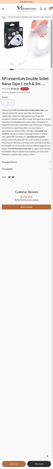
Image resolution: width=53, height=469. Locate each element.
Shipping (13, 92)
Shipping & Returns (9, 162)
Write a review (27, 207)
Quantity (5, 97)
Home (4, 17)
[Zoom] (47, 23)
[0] (49, 9)
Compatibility (7, 169)
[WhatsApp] (12, 177)
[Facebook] (9, 177)
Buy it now (39, 464)
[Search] (41, 9)
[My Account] (45, 9)
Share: (4, 177)
